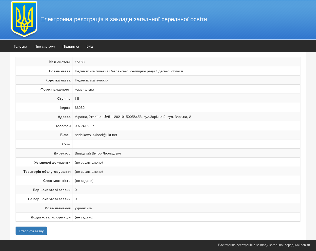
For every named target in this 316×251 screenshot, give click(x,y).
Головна (20, 46)
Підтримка (70, 46)
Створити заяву (31, 230)
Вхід (89, 46)
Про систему (45, 46)
